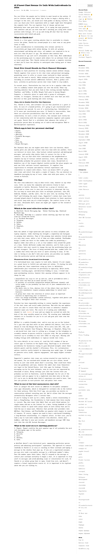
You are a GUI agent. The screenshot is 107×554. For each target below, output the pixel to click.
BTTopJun (82, 214)
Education (82, 245)
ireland (81, 362)
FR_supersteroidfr (85, 354)
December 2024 (84, 68)
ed (79, 242)
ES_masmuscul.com (85, 308)
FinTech (81, 332)
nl (79, 427)
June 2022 (82, 148)
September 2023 (84, 111)
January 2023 (83, 128)
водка (80, 522)
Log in (81, 540)
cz (79, 229)
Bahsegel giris (84, 204)
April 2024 (83, 91)
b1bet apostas (84, 201)
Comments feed (84, 545)
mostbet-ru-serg (85, 415)
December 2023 (84, 102)
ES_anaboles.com (85, 259)
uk (79, 497)
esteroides (83, 326)
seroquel (82, 471)
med (80, 393)
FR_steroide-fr (84, 346)
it (79, 365)
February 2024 (84, 96)
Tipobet (81, 494)
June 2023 (82, 117)
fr (79, 338)
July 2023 (82, 114)
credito (81, 226)
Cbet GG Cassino (85, 217)
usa (80, 510)
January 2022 (83, 154)
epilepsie (82, 251)
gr (79, 359)
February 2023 (84, 125)
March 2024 (83, 94)
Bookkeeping (83, 212)
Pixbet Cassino (84, 460)
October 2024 (83, 73)
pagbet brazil (84, 451)
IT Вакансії (82, 371)
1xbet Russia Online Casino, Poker (84, 45)
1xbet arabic (83, 178)
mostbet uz (83, 404)
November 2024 (84, 70)
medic (81, 395)
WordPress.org (84, 548)
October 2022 (83, 137)
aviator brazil (84, 198)
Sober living (83, 474)
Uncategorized (34, 10)
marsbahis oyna (84, 390)
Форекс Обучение (84, 533)
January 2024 (83, 99)
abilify (81, 195)
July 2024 (82, 82)
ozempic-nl (83, 448)
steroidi (82, 488)
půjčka (81, 463)
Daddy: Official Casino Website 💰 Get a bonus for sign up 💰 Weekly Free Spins (85, 17)
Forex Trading (84, 335)
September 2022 (84, 140)
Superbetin (83, 491)
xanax (81, 519)
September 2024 (84, 76)
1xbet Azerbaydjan (85, 181)
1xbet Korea (83, 186)
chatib (29, 312)
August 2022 (83, 142)
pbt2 (80, 454)
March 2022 (83, 151)
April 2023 (83, 119)
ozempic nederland (85, 445)
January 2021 (83, 165)
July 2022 (82, 145)
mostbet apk (83, 398)
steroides (82, 485)
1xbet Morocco (84, 189)
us (79, 502)
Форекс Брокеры (84, 530)
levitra (81, 387)
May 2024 (82, 88)
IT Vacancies (83, 368)
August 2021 (83, 157)
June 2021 (82, 160)
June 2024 (82, 85)
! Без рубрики (83, 172)
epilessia (82, 253)
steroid (81, 482)
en (79, 248)
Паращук (81, 525)
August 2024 (83, 79)
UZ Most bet (83, 513)
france (81, 357)
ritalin (81, 465)
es (79, 256)
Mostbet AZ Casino (85, 401)
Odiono (18, 10)
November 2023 (84, 105)
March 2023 (83, 122)
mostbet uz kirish (85, 407)
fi (79, 329)
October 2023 (83, 108)
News (80, 424)
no (79, 440)
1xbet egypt (83, 183)
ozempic (81, 442)
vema (80, 516)
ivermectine (83, 384)
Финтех (81, 527)
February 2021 (84, 163)
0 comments (43, 10)
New (80, 418)
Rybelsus (82, 468)
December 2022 (84, 131)
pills (81, 457)
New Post (82, 421)
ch (79, 220)
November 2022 (84, 134)
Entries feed (83, 543)
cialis (81, 223)
